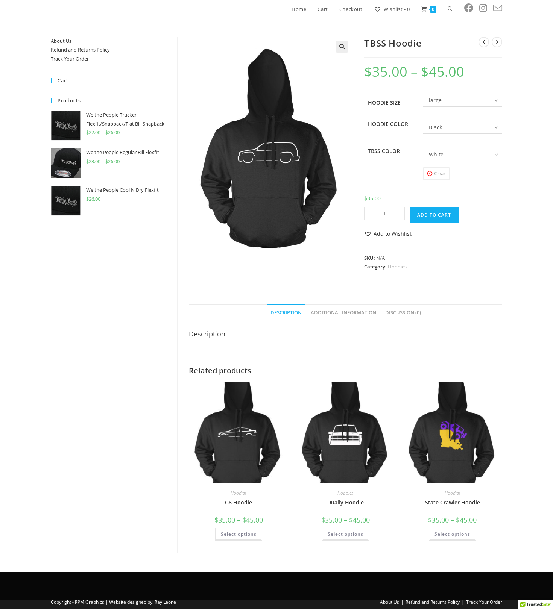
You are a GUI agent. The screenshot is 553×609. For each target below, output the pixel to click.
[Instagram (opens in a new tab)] (483, 7)
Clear (439, 173)
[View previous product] (484, 42)
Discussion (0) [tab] (403, 312)
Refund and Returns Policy (80, 49)
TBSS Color (384, 151)
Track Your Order (70, 58)
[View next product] (497, 42)
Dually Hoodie (345, 502)
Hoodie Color (388, 123)
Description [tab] (286, 312)
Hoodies (397, 266)
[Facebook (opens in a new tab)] (468, 7)
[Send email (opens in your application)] (497, 8)
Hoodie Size (384, 102)
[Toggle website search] (450, 9)
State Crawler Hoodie (452, 502)
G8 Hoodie (238, 502)
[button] (342, 47)
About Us (61, 41)
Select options (239, 534)
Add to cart (434, 215)
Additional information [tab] (343, 312)
